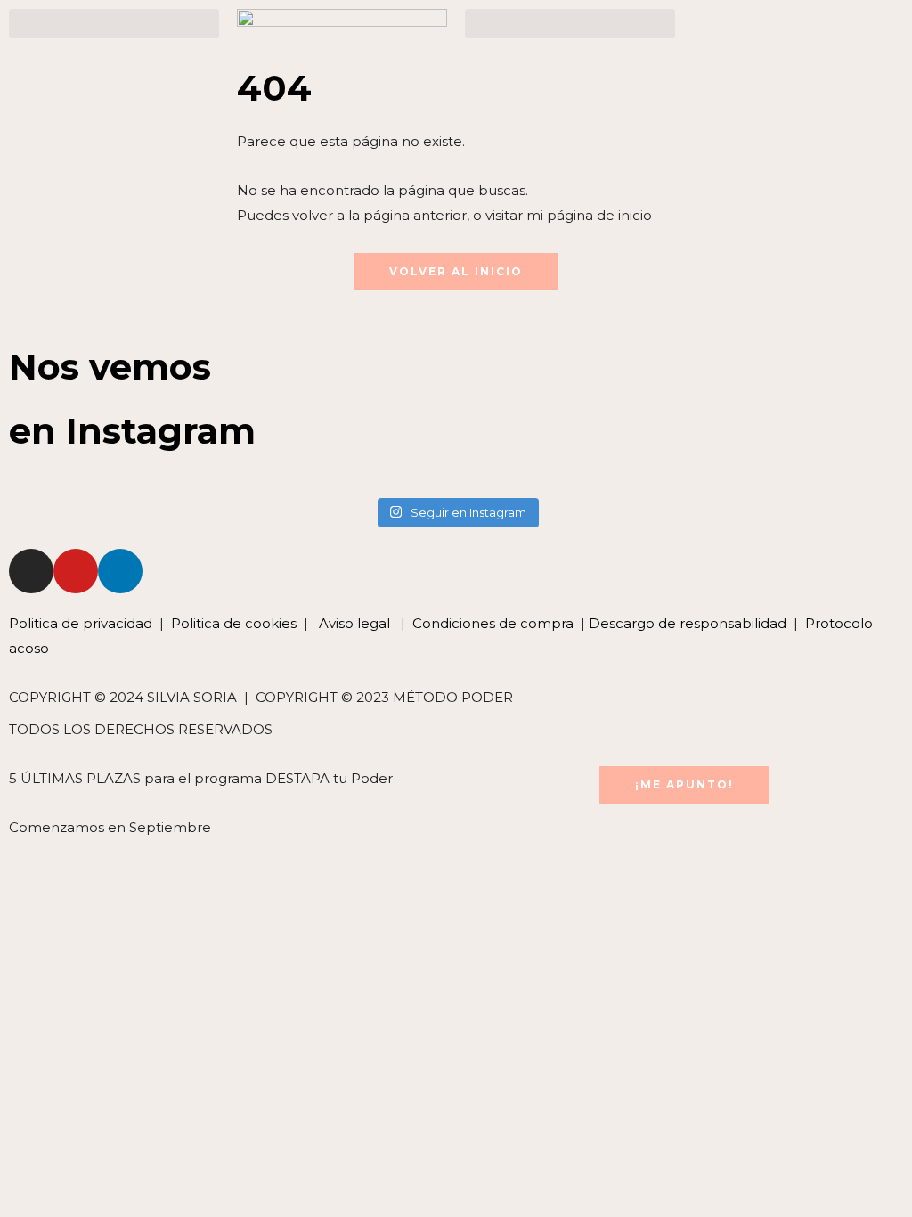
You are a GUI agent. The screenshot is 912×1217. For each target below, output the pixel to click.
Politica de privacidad (82, 623)
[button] (114, 23)
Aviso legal (352, 623)
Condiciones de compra (493, 623)
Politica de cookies (234, 623)
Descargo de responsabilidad (687, 623)
